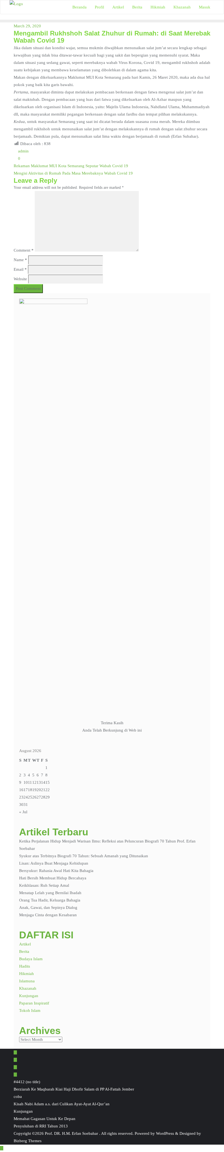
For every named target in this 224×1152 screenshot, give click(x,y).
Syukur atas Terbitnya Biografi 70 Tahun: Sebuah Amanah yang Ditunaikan (83, 856)
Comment (24, 250)
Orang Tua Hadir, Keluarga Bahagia (49, 900)
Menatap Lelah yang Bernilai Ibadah (50, 893)
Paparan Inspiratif (34, 1003)
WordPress (165, 1133)
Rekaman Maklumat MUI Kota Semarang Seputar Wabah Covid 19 (71, 166)
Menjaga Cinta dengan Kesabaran (48, 915)
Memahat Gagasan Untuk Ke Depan (44, 1118)
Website (20, 279)
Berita (24, 951)
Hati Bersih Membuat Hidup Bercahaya (52, 878)
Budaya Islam (31, 959)
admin (23, 151)
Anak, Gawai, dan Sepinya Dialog (48, 907)
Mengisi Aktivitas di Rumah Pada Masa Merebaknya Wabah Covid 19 (73, 173)
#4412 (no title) (27, 1082)
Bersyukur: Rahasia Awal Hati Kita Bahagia (56, 870)
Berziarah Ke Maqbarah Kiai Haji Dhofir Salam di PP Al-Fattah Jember (74, 1089)
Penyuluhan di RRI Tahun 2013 (41, 1126)
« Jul (23, 812)
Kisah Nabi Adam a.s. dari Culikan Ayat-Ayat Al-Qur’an (62, 1104)
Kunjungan (28, 996)
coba (18, 1096)
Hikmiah (26, 973)
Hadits (24, 966)
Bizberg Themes (28, 1141)
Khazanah (27, 988)
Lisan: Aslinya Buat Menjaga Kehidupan (53, 863)
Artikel (25, 944)
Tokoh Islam (29, 1010)
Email (20, 269)
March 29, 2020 (27, 26)
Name (20, 260)
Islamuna (27, 981)
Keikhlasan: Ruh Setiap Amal (44, 885)
